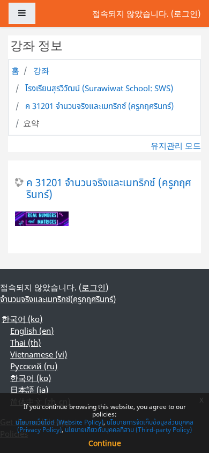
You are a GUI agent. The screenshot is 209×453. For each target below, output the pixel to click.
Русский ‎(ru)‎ (33, 366)
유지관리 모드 (176, 145)
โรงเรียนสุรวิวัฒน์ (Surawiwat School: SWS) (99, 88)
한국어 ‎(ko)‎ (22, 318)
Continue (104, 443)
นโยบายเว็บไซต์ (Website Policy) (59, 422)
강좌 (41, 70)
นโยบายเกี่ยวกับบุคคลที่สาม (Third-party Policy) (128, 429)
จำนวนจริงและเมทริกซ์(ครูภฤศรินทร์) (58, 299)
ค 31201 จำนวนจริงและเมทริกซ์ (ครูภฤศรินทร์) (99, 105)
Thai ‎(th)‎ (25, 342)
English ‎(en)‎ (32, 330)
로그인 (186, 13)
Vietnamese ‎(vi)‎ (38, 354)
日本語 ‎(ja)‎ (29, 389)
